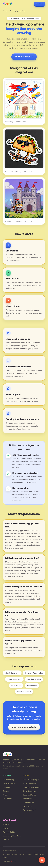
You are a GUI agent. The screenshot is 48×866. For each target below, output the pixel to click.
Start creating (8, 779)
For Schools (32, 685)
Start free (39, 4)
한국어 (42, 854)
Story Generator (14, 679)
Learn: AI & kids (9, 783)
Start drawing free (24, 56)
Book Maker (16, 685)
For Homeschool (24, 692)
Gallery (6, 791)
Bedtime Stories (34, 679)
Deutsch (22, 854)
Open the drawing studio (24, 727)
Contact (6, 839)
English (8, 854)
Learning (6, 787)
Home (5, 11)
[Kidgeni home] (7, 4)
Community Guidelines (12, 836)
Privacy (6, 824)
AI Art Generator (12, 673)
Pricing (5, 795)
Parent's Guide (9, 832)
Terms (5, 828)
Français (15, 854)
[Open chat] (42, 860)
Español (29, 854)
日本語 (36, 854)
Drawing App (28, 802)
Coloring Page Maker (34, 673)
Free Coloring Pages (31, 779)
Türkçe (5, 857)
